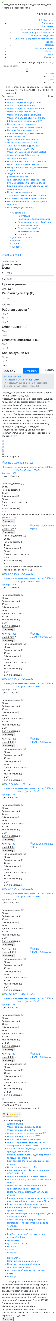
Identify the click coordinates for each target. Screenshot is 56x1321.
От (3, 273)
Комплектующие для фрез (20, 207)
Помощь (49, 45)
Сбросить (9, 371)
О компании (48, 23)
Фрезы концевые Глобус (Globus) (24, 102)
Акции (51, 54)
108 (13, 844)
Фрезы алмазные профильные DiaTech (26, 152)
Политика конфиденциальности (37, 29)
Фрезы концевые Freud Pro (21, 105)
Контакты (49, 57)
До (3, 279)
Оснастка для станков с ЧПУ (22, 142)
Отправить (31, 371)
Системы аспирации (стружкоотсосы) (27, 198)
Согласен (8, 1319)
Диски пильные (15, 99)
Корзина (50, 79)
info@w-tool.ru (46, 20)
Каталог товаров (12, 376)
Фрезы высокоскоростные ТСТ (23, 111)
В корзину (8, 521)
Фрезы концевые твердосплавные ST (26, 108)
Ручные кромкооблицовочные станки (26, 183)
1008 (14, 525)
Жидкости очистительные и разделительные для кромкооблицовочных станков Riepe (26, 176)
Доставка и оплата (44, 48)
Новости (49, 51)
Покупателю (47, 26)
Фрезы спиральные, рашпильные (24, 114)
